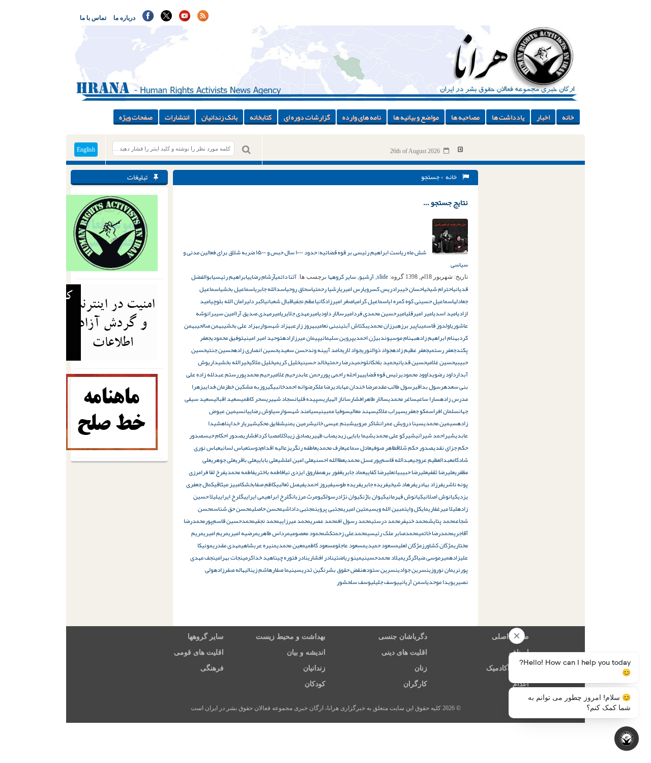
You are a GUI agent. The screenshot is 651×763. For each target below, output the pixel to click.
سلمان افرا (446, 411)
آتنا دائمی (286, 277)
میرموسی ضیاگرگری (426, 557)
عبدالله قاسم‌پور (392, 460)
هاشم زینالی (258, 570)
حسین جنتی (219, 350)
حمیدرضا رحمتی (345, 362)
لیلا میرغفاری (442, 509)
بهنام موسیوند (398, 338)
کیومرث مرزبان (309, 496)
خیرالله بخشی (233, 362)
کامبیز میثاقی (229, 484)
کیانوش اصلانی (440, 496)
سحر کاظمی (253, 399)
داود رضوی (444, 374)
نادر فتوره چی (292, 557)
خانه (568, 117)
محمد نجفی (267, 521)
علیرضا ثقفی (441, 472)
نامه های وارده (361, 117)
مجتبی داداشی (298, 509)
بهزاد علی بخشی (242, 325)
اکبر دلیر (254, 301)
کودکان (315, 684)
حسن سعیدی (293, 350)
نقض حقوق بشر (344, 570)
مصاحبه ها (465, 117)
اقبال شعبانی (278, 301)
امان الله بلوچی (227, 301)
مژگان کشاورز (438, 545)
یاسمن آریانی (414, 582)
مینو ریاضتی (348, 557)
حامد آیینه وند (325, 350)
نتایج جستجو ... (445, 202)
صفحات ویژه (136, 117)
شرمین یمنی (299, 423)
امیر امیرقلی (419, 313)
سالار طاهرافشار (369, 399)
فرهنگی (212, 668)
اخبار (543, 117)
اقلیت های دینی (404, 652)
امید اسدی (445, 313)
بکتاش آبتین (353, 325)
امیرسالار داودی (336, 313)
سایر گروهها (342, 277)
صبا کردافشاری (260, 435)
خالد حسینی (313, 362)
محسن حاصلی (267, 509)
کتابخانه (261, 117)
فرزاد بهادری (429, 484)
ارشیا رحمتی (326, 289)
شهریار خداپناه (239, 423)
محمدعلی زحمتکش (345, 533)
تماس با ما (93, 17)
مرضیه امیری (243, 533)
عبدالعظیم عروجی (432, 460)
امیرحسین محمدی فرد (379, 313)
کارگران (415, 684)
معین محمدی (291, 545)
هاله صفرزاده (229, 570)
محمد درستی (385, 521)
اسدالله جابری (270, 289)
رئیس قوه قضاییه (380, 374)
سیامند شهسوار (299, 411)
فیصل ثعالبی (290, 484)
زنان (421, 668)
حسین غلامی (441, 362)
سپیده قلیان (308, 399)
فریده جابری (374, 484)
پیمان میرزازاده (301, 338)
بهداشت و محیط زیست (291, 636)
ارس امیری (352, 289)
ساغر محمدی (402, 399)
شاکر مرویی (367, 423)
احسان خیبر (410, 289)
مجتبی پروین (329, 509)
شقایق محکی (271, 423)
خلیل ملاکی (261, 362)
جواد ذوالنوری (377, 350)
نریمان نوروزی (444, 570)
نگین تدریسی (310, 570)
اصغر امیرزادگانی (335, 301)
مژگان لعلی (410, 545)
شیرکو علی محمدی (394, 435)
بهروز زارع (305, 325)
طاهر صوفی (383, 448)
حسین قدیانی (411, 362)
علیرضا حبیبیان (411, 472)
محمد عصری (324, 521)
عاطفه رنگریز (302, 448)
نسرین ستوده (380, 570)
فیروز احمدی (319, 484)
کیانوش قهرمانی (404, 496)
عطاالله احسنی (329, 460)
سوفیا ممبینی (334, 411)
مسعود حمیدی (382, 545)
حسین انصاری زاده (255, 350)
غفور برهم (330, 472)
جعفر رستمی (442, 350)
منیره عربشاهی (259, 545)
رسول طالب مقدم (395, 386)
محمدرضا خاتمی (436, 533)
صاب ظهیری (322, 435)
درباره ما (124, 17)
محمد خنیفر (414, 521)
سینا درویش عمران (402, 423)
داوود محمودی (416, 374)
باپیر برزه (409, 325)
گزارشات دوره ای (307, 117)
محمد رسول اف (354, 521)
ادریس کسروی (380, 289)
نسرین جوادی (413, 570)
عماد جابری (353, 472)
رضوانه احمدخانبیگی (291, 386)
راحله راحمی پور (341, 374)
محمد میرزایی (294, 521)
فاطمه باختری (269, 472)
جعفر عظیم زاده (410, 350)
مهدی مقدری (227, 545)
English (86, 149)
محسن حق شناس (233, 509)
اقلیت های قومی (199, 652)
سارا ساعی (428, 399)
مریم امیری (215, 533)
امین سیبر (223, 313)
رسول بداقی (429, 386)
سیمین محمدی (440, 423)
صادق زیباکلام (293, 435)
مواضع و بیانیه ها (416, 117)
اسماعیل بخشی (237, 289)
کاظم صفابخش (260, 484)
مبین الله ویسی (386, 509)
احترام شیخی (438, 289)
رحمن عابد (310, 374)
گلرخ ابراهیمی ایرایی (268, 496)
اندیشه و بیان (306, 652)
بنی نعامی (327, 325)
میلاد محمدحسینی (382, 557)
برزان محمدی (382, 325)
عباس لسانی (234, 448)
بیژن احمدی (367, 338)
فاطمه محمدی (240, 472)
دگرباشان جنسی (402, 636)
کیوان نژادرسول (344, 496)
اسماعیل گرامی (371, 301)
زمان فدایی (215, 386)
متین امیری (356, 509)
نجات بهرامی (229, 557)
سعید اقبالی (227, 399)
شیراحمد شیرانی (435, 435)
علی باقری (245, 460)
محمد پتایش (442, 521)
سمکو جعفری (419, 411)
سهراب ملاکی (390, 411)
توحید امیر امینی (263, 338)
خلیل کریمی (287, 362)
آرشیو (366, 277)
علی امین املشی (295, 460)
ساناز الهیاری (336, 399)
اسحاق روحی (299, 289)
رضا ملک (324, 386)
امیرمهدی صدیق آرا (258, 313)
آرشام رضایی (261, 277)
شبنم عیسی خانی (334, 423)
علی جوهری (223, 460)
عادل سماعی (357, 448)
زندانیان (314, 668)
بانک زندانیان (219, 117)
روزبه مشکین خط (248, 386)
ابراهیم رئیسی (230, 277)
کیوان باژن (374, 496)
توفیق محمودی (227, 338)
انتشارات (177, 117)
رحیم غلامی (285, 374)
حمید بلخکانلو (379, 362)
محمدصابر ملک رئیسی (393, 533)
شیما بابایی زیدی (354, 435)
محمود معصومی (307, 533)
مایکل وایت (416, 509)
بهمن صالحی (210, 325)
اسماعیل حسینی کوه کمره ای (421, 301)
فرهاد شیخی (402, 484)
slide (382, 277)
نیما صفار (283, 570)
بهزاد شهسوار (276, 325)
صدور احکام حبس (223, 435)
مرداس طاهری (274, 533)
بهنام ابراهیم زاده (437, 338)
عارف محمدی (330, 448)
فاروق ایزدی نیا (301, 472)
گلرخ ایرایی (231, 496)
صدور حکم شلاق (414, 448)
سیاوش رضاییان (262, 411)
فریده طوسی (347, 484)
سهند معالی (363, 411)
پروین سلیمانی (337, 338)
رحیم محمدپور (256, 374)
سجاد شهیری (280, 399)
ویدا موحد (441, 582)
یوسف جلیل (386, 582)
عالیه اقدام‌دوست (267, 448)
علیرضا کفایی (379, 472)
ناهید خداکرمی (260, 557)
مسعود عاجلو (350, 545)
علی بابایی (267, 460)
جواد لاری (352, 350)
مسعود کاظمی (320, 545)
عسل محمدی (359, 460)
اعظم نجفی (304, 301)
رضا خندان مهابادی (354, 386)
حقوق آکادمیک (507, 668)
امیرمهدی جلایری (300, 313)
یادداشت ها (508, 117)
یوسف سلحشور (355, 582)
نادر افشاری (321, 557)
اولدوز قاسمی (436, 325)
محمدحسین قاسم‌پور (230, 521)
